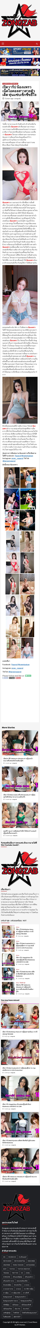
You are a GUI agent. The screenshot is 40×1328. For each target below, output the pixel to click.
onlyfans (6, 1265)
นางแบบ (26, 1285)
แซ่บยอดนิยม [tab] (16, 920)
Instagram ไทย (19, 1261)
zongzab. (17, 98)
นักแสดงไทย (17, 1285)
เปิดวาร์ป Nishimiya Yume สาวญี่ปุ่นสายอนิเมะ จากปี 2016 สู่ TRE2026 (24, 931)
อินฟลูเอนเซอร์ (7, 1297)
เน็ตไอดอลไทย (7, 1309)
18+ (4, 1257)
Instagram (7, 1261)
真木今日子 (17, 1317)
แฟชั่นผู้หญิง (6, 1313)
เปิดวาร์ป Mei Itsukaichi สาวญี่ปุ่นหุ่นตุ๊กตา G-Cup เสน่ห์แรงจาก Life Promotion (25, 945)
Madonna (31, 1261)
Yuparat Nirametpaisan (24, 456)
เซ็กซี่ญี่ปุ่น (6, 1305)
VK (22, 1273)
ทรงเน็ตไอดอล (6, 83)
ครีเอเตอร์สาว (29, 1277)
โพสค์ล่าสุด (15, 83)
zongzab (6, 1277)
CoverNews (32, 1322)
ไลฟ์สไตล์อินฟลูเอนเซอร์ (29, 1313)
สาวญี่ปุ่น (6, 1293)
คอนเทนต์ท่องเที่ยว (22, 1281)
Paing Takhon (18, 1265)
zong (28, 1273)
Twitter (15, 1273)
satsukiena (30, 1265)
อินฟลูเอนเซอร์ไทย (26, 1301)
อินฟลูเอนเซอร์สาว (20, 1297)
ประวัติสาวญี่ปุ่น (28, 1289)
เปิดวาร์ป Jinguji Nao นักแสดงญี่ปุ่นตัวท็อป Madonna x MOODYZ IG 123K (25, 960)
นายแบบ (18, 1289)
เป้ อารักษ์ (26, 1309)
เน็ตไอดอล (15, 1305)
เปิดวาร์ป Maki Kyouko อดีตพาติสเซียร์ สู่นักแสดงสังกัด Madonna (25, 974)
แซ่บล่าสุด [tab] (5, 920)
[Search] (37, 44)
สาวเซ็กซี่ (26, 1293)
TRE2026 (6, 1273)
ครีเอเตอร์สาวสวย (8, 1281)
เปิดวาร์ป (17, 1309)
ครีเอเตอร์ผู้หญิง (17, 1277)
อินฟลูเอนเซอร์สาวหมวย (10, 1301)
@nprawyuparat (9, 461)
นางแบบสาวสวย (8, 1289)
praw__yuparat (17, 458)
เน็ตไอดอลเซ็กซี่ (26, 1305)
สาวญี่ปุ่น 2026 (15, 1293)
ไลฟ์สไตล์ (16, 1313)
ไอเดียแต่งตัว (7, 1317)
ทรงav (5, 753)
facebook (12, 1257)
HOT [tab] (25, 920)
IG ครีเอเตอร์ (22, 1257)
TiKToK (12, 1269)
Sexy (5, 1269)
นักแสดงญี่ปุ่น (7, 1285)
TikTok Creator (24, 1269)
